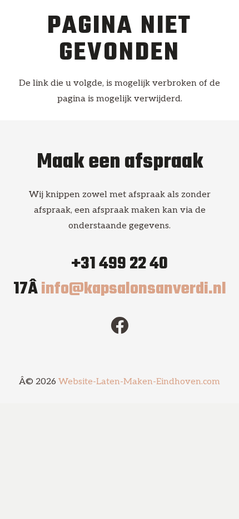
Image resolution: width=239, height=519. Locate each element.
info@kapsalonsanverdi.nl (133, 289)
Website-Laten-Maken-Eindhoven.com (139, 381)
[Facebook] (119, 325)
